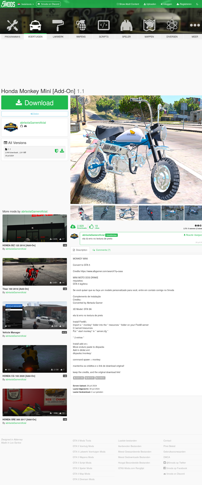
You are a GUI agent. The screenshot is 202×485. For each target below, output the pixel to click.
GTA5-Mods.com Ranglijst (131, 468)
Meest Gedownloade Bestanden (134, 457)
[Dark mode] (197, 4)
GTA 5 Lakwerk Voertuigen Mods (89, 451)
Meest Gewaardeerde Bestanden (134, 451)
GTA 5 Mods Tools (82, 440)
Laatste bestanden (127, 440)
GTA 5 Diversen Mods (84, 479)
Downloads (82, 228)
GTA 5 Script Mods (82, 462)
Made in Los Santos (11, 442)
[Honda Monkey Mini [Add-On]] (81, 213)
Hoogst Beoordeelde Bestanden (134, 462)
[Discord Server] (25, 126)
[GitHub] (21, 126)
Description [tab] (81, 249)
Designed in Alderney (12, 439)
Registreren (185, 4)
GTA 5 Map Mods (81, 473)
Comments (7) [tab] (102, 249)
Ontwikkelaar (111, 235)
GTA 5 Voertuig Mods (83, 446)
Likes (97, 228)
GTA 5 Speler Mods (82, 468)
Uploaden (151, 4)
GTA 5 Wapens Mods (83, 457)
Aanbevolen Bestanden (129, 446)
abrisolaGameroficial (33, 122)
